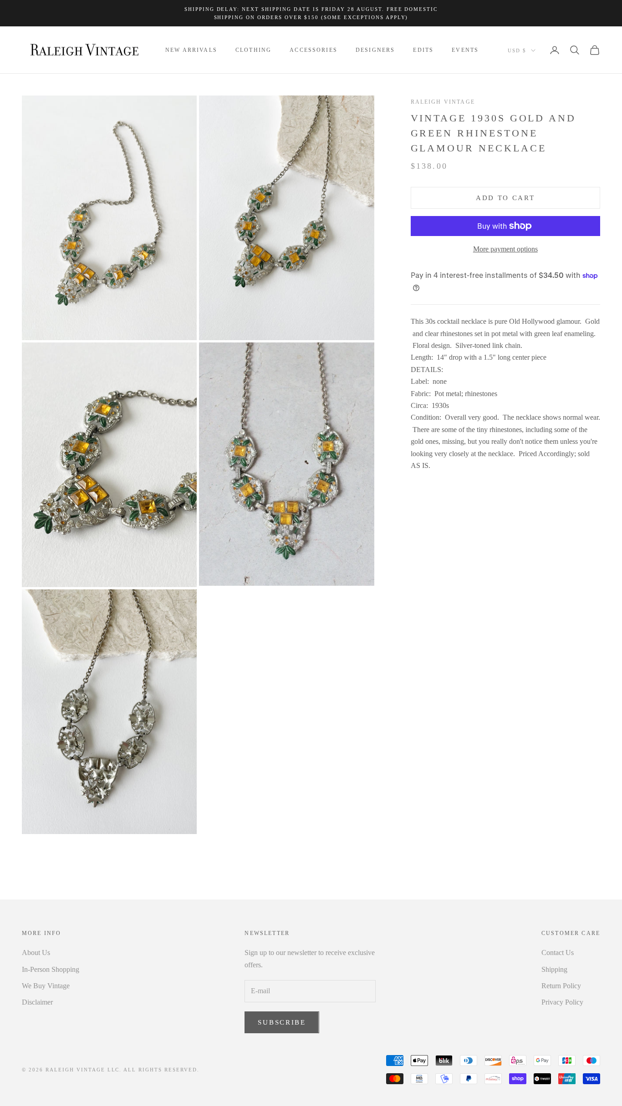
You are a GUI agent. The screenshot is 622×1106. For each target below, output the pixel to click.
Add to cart (505, 197)
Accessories (313, 50)
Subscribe (282, 1022)
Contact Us (557, 952)
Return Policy (561, 986)
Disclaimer (37, 1002)
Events (465, 50)
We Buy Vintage (46, 986)
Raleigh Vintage (443, 102)
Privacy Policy (562, 1002)
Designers (375, 50)
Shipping (554, 969)
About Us (36, 952)
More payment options (505, 249)
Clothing (253, 50)
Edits (423, 50)
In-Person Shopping (50, 969)
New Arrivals (191, 50)
